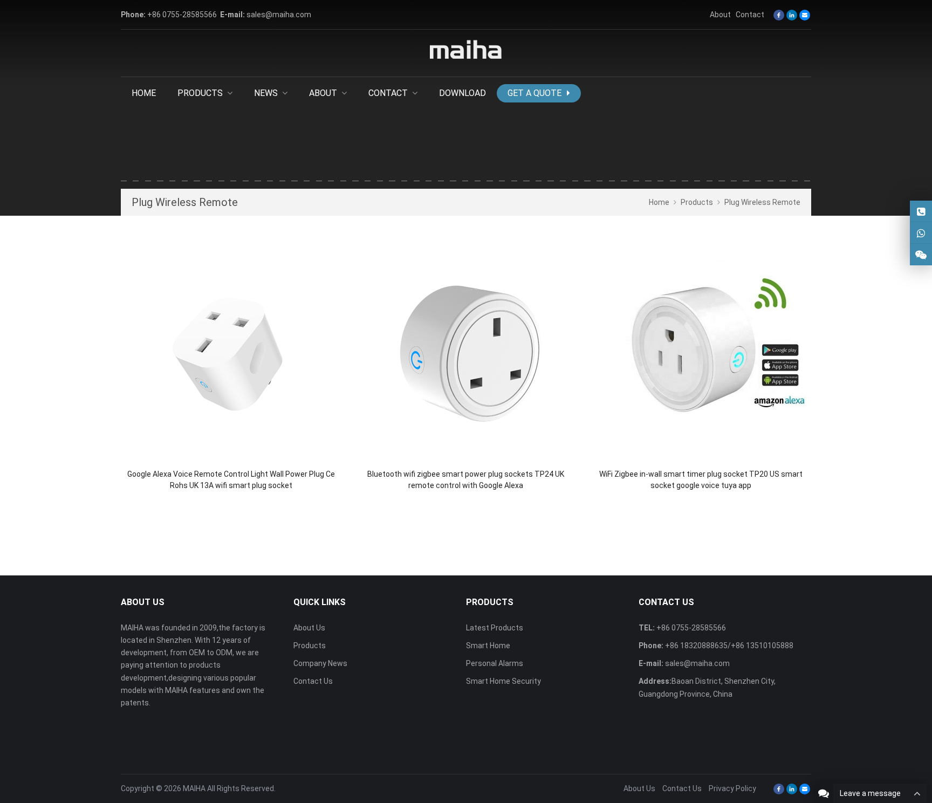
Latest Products (494, 627)
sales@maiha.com (278, 14)
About (720, 14)
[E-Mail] (804, 15)
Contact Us (313, 681)
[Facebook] (778, 15)
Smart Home (488, 645)
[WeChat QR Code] (921, 254)
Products (309, 645)
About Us (309, 627)
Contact (750, 14)
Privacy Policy (732, 788)
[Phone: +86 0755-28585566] (921, 211)
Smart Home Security (503, 681)
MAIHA (194, 788)
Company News (320, 663)
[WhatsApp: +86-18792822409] (921, 232)
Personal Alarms (494, 663)
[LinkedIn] (791, 15)
